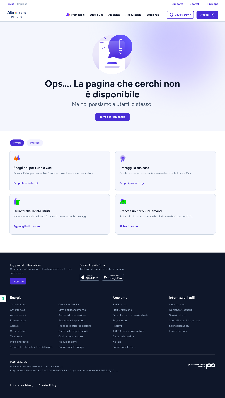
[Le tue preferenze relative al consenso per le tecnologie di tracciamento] (3, 298)
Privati (10, 3)
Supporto (177, 3)
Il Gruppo (212, 3)
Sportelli (195, 3)
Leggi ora (18, 281)
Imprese (22, 3)
